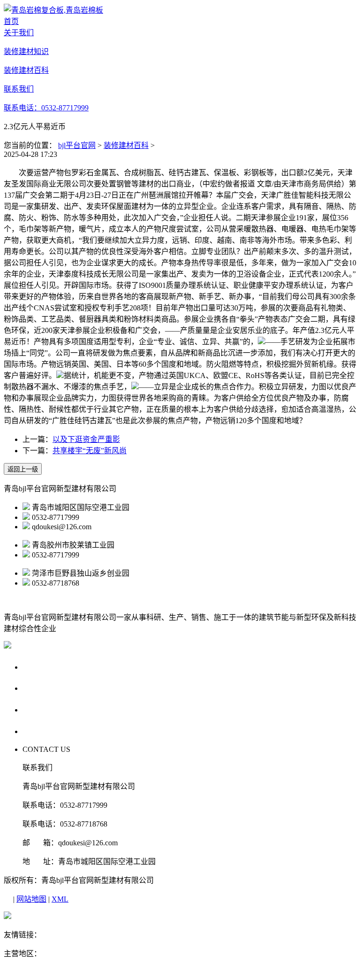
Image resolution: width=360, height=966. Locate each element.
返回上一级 (23, 469)
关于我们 (40, 667)
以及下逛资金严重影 (86, 439)
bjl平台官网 (77, 145)
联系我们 (40, 731)
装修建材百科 (126, 145)
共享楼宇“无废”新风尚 (89, 451)
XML (60, 899)
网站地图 (31, 899)
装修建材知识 (49, 688)
